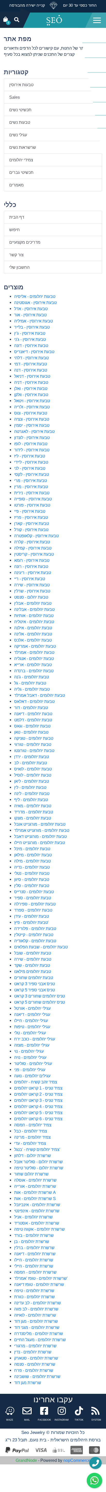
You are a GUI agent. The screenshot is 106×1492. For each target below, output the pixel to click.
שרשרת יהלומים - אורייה (35, 1186)
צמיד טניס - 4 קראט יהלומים (38, 1106)
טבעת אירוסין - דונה (31, 345)
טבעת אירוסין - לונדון (32, 437)
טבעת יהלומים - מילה (32, 861)
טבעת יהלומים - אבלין (32, 603)
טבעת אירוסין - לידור (31, 449)
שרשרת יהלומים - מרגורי (35, 1345)
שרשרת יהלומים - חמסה (35, 1272)
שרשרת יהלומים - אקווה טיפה (39, 1229)
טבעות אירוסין (21, 84)
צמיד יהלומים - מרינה (32, 1137)
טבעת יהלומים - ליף (31, 799)
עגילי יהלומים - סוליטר (33, 1063)
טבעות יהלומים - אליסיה (34, 296)
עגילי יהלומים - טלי (30, 1032)
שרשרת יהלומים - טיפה (34, 1290)
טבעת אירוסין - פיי (29, 511)
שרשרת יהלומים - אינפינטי (36, 1210)
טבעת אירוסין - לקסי (31, 474)
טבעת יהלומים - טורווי (32, 744)
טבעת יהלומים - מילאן (33, 854)
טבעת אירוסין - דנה (30, 370)
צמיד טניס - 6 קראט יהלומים (38, 1118)
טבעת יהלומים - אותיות (34, 615)
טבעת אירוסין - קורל (31, 529)
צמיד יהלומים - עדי (30, 1143)
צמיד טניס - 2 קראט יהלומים (38, 1094)
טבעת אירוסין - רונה (31, 566)
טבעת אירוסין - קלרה (32, 542)
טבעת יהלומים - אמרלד (34, 652)
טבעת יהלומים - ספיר (32, 897)
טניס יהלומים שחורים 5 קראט (39, 1002)
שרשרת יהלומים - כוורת (34, 1296)
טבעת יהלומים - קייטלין (33, 934)
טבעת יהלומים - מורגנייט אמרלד (41, 830)
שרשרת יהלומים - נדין (32, 1352)
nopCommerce (76, 1460)
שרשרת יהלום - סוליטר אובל (38, 1161)
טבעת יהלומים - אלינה (33, 634)
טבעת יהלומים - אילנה (33, 627)
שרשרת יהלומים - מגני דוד (36, 1327)
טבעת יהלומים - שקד (32, 965)
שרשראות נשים (22, 147)
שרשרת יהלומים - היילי (33, 1266)
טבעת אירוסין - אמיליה (33, 321)
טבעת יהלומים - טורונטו (34, 750)
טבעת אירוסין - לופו (30, 443)
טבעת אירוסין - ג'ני (30, 339)
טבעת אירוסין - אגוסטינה (35, 302)
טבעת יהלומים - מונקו (32, 818)
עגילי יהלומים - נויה (30, 1057)
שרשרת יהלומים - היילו (33, 1260)
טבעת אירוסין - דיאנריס (34, 351)
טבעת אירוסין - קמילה (32, 548)
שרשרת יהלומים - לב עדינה (37, 1302)
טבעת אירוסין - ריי (29, 578)
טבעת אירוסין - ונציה (31, 419)
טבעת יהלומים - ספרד (33, 910)
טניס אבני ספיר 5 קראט (34, 990)
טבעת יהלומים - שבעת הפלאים (41, 947)
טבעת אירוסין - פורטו (32, 505)
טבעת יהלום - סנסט (31, 597)
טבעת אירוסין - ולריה (32, 407)
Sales (14, 97)
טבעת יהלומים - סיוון (31, 879)
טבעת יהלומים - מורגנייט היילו (39, 842)
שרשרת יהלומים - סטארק (36, 1358)
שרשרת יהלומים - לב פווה (36, 1309)
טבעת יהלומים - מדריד (33, 812)
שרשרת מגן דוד (27, 1382)
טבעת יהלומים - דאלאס (34, 701)
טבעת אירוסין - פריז (31, 517)
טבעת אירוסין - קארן (31, 523)
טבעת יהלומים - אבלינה (34, 609)
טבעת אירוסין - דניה (31, 382)
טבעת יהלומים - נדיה (32, 867)
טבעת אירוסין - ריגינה (32, 572)
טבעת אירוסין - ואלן (30, 388)
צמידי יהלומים (21, 160)
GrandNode (26, 1460)
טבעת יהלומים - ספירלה (35, 904)
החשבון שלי (19, 267)
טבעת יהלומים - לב (30, 762)
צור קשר (16, 254)
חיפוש (14, 229)
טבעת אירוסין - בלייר (32, 327)
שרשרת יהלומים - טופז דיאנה (39, 1284)
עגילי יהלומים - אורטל (32, 1008)
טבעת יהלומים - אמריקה (35, 646)
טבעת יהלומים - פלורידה (35, 928)
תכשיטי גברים (21, 172)
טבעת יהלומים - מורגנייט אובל (39, 824)
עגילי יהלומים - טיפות (32, 1026)
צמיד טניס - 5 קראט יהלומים (38, 1112)
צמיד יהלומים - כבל (30, 1131)
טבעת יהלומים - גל (30, 683)
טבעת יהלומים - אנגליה (34, 658)
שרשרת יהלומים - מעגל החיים (40, 1339)
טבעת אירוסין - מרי (30, 480)
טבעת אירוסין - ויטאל (32, 400)
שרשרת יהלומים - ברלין (34, 1247)
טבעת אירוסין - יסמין (31, 425)
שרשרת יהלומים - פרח (33, 1370)
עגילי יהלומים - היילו (31, 1020)
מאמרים (16, 185)
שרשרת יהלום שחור (31, 1174)
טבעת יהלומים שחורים (33, 977)
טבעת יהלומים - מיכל (32, 848)
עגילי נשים (18, 134)
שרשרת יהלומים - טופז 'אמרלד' (41, 1278)
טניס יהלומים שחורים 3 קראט (39, 996)
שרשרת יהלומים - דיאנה (35, 1253)
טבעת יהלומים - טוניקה (33, 738)
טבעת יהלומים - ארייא (33, 664)
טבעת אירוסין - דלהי (31, 357)
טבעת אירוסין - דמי (30, 364)
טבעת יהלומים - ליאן (31, 781)
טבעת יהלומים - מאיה (32, 805)
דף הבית (16, 217)
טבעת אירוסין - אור (30, 314)
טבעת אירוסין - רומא (31, 560)
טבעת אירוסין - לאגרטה (34, 431)
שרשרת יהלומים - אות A (35, 1192)
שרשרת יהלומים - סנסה (34, 1364)
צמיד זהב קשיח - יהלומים (35, 1082)
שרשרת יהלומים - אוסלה (35, 1180)
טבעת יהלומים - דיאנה (33, 713)
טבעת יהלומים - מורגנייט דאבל (40, 836)
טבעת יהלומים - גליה (32, 689)
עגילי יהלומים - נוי (29, 1051)
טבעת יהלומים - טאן (31, 732)
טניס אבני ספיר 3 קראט (34, 983)
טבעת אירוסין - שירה (32, 584)
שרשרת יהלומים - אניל (33, 1217)
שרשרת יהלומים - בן (31, 1241)
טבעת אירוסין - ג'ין (29, 333)
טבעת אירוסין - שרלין (32, 591)
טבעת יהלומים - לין (30, 787)
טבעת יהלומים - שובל (32, 953)
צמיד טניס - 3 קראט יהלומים (38, 1100)
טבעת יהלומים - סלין (31, 885)
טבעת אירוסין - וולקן (31, 394)
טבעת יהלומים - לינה (31, 793)
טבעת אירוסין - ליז (29, 456)
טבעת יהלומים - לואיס (33, 769)
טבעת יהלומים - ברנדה (34, 670)
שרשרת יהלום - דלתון (32, 1155)
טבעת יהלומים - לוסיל (32, 775)
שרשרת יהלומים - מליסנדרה (38, 1333)
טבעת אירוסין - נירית (31, 492)
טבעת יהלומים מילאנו (32, 971)
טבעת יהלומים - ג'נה (31, 677)
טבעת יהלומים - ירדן (31, 756)
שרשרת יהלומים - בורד (34, 1235)
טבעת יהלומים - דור (31, 707)
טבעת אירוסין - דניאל (32, 376)
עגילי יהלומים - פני (29, 1069)
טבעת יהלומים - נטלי (31, 873)
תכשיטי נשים (20, 109)
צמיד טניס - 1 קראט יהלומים (38, 1088)
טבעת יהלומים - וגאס (32, 726)
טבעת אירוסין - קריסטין (34, 554)
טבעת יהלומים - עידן (31, 916)
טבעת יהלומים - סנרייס (34, 891)
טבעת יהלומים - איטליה (34, 621)
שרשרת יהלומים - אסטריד (36, 1223)
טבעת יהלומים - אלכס (33, 640)
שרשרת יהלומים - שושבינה (37, 1376)
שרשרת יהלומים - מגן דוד (36, 1321)
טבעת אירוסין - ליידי (31, 462)
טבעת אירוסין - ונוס (30, 413)
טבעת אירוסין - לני (29, 468)
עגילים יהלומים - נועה (32, 1075)
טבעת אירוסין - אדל (31, 308)
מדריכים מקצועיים (24, 242)
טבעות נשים (19, 122)
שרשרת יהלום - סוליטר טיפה (38, 1167)
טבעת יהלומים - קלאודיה (35, 940)
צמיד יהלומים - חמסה (32, 1125)
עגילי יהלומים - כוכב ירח (34, 1039)
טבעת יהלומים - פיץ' (31, 922)
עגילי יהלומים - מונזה (31, 1045)
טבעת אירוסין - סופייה (33, 499)
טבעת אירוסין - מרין (31, 486)
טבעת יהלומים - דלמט (33, 719)
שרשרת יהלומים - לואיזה (35, 1315)
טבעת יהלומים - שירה (32, 959)
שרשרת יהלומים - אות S (35, 1198)
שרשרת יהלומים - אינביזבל (37, 1204)
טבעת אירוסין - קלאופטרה (36, 535)
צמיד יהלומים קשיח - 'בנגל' (37, 1149)
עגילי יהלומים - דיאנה (32, 1014)
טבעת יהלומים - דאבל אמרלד (39, 695)
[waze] (9, 1412)
